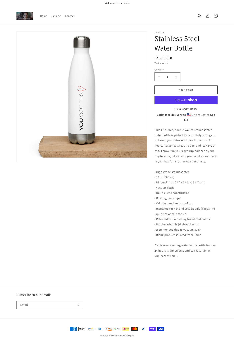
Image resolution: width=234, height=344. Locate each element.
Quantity (159, 69)
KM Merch (111, 336)
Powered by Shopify (125, 336)
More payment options (186, 108)
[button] (200, 16)
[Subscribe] (78, 305)
